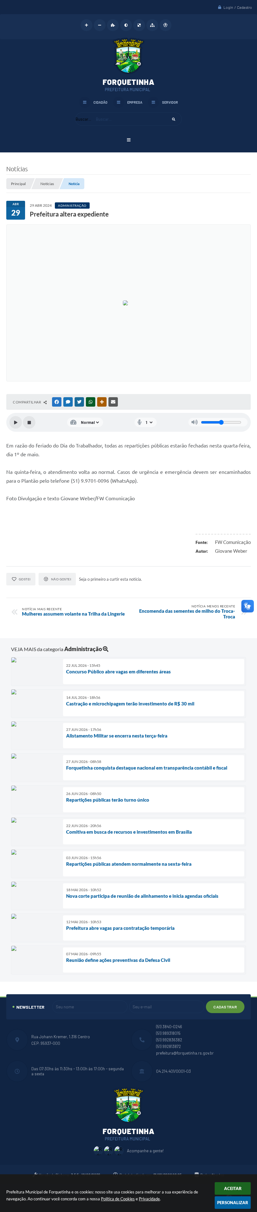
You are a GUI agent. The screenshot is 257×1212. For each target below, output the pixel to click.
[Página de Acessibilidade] (165, 25)
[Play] (15, 422)
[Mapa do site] (152, 25)
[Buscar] (173, 119)
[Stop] (29, 422)
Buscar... (83, 119)
